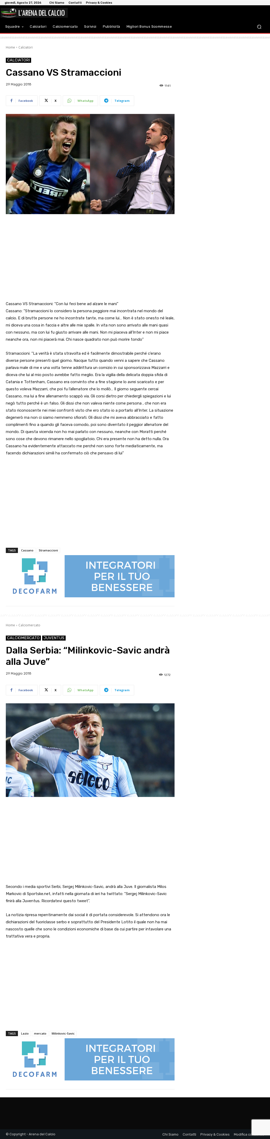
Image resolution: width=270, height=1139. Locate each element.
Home (10, 47)
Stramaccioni (48, 550)
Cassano (27, 550)
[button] (259, 26)
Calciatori (25, 47)
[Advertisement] (90, 258)
